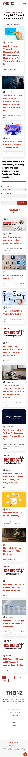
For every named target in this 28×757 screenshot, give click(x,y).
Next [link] (4, 681)
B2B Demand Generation (13, 709)
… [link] (16, 677)
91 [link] (21, 677)
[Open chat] (25, 754)
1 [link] (3, 677)
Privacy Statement (10, 749)
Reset (14, 212)
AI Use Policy (23, 749)
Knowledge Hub (13, 719)
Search (22, 203)
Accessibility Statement (17, 749)
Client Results (13, 715)
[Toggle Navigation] (24, 4)
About (13, 722)
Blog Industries (6, 193)
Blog (13, 725)
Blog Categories (7, 186)
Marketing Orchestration (13, 712)
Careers (13, 728)
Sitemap (4, 748)
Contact (13, 732)
